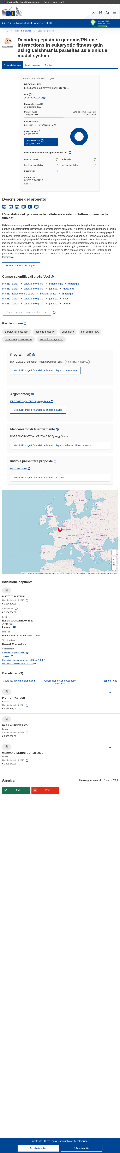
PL (36, 207)
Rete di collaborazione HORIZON (31, 663)
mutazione (68, 288)
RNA (65, 298)
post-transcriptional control (18, 339)
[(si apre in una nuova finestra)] (12, 11)
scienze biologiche (33, 283)
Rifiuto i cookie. (82, 1148)
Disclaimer (113, 573)
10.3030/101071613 (33, 98)
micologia (73, 283)
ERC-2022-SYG (20, 468)
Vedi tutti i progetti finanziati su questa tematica (38, 410)
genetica (53, 288)
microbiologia (56, 283)
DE (4, 207)
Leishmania (68, 332)
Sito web (20, 656)
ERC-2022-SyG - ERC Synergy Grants (30, 401)
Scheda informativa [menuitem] (13, 65)
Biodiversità (29, 171)
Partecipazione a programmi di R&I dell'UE (36, 660)
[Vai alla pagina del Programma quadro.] (7, 42)
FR (23, 207)
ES (17, 207)
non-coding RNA (90, 332)
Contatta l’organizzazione (28, 652)
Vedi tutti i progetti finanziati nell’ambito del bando (39, 477)
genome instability (45, 332)
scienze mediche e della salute (18, 293)
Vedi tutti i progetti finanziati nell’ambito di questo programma (45, 370)
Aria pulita (66, 159)
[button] (100, 12)
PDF (47, 790)
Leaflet (24, 573)
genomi (67, 303)
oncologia (67, 293)
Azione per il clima (70, 165)
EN (11, 207)
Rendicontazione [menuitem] (32, 65)
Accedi (93, 12)
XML (18, 790)
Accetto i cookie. (38, 1148)
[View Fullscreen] (114, 552)
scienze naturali (10, 283)
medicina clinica (48, 293)
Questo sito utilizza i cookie (45, 1141)
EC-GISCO (66, 573)
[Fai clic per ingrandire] (110, 692)
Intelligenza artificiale (33, 165)
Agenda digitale (31, 159)
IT (30, 207)
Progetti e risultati (23, 31)
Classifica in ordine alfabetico (18, 680)
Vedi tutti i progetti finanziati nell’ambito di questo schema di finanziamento (52, 445)
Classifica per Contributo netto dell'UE (60, 682)
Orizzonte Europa (46, 31)
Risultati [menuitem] (48, 65)
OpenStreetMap (42, 573)
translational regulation (51, 339)
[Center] (114, 563)
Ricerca (107, 12)
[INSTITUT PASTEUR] (60, 529)
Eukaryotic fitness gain (16, 332)
